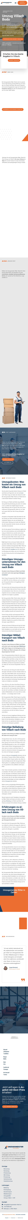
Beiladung (8, 801)
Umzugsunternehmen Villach (9, 1214)
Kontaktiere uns (14, 549)
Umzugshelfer (14, 755)
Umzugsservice (8, 781)
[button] (15, 3)
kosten (21, 493)
